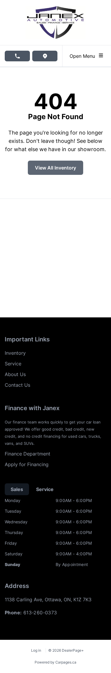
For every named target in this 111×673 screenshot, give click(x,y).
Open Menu (84, 56)
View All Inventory (55, 168)
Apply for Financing (27, 464)
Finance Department (27, 454)
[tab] (17, 489)
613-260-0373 (40, 613)
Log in (36, 650)
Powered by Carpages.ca (55, 662)
